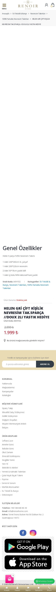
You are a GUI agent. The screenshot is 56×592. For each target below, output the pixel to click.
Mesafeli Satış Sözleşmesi (13, 412)
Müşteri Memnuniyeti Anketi (14, 423)
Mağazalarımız (8, 387)
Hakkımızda (7, 383)
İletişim (5, 427)
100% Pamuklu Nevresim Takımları (15, 19)
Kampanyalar (7, 391)
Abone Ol (45, 364)
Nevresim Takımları (37, 13)
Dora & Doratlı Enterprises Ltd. (19, 584)
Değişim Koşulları (9, 420)
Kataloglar (6, 395)
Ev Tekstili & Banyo (20, 13)
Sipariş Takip (7, 408)
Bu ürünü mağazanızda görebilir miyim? (25, 340)
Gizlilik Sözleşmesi (9, 416)
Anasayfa (5, 13)
